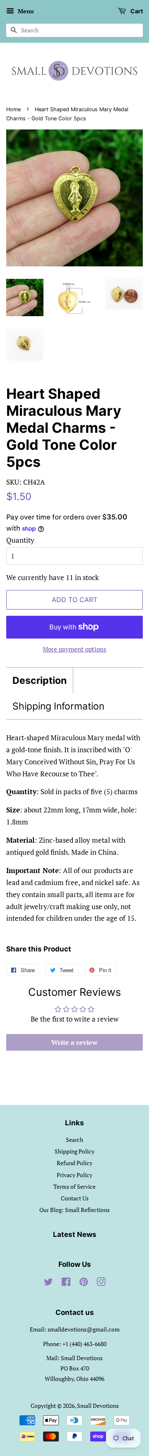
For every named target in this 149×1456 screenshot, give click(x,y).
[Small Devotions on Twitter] (48, 1283)
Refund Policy (74, 1163)
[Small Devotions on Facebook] (66, 1283)
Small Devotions (98, 1406)
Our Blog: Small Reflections (74, 1210)
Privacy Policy (74, 1175)
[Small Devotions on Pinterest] (83, 1283)
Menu (25, 11)
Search (74, 1140)
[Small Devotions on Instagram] (101, 1283)
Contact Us (75, 1198)
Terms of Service (74, 1186)
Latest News (74, 1234)
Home (13, 109)
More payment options (74, 649)
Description (39, 680)
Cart (136, 11)
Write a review (74, 1042)
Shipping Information (58, 706)
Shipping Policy (74, 1151)
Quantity (20, 540)
